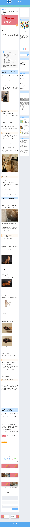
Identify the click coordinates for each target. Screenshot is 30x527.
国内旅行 (21, 63)
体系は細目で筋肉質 (6, 55)
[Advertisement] (10, 43)
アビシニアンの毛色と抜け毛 (7, 59)
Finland (22, 75)
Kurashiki (22, 80)
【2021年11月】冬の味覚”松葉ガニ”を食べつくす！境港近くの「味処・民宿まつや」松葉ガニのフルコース (24, 107)
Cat (17, 461)
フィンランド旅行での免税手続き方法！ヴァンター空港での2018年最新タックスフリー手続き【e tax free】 (24, 95)
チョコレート (22, 65)
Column (21, 70)
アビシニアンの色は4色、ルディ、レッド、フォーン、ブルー (24, 148)
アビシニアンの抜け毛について (7, 63)
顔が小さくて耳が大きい (7, 56)
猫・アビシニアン (22, 66)
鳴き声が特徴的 (6, 57)
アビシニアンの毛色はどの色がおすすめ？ (9, 62)
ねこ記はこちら (4, 441)
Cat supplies (22, 85)
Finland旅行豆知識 (23, 62)
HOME (15, 523)
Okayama (22, 78)
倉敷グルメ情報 (22, 64)
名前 (2, 505)
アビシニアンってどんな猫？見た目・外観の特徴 (9, 54)
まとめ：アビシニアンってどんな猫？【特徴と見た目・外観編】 (24, 154)
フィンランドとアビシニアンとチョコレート (15, 5)
